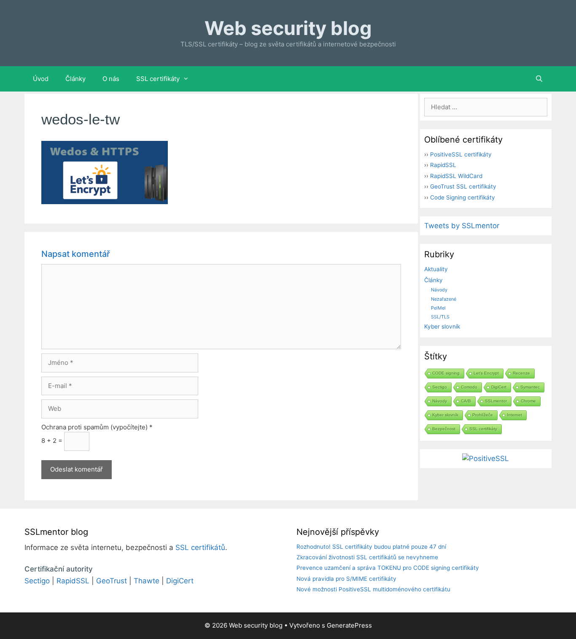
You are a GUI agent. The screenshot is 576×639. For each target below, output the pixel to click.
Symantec (530, 387)
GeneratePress (349, 625)
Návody (439, 290)
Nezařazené (443, 299)
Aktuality (436, 269)
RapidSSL (443, 165)
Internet (514, 415)
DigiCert (498, 387)
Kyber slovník (442, 326)
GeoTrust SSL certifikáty (463, 186)
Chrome (528, 401)
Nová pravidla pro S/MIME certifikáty (346, 578)
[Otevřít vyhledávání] (539, 79)
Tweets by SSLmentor (461, 225)
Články (75, 79)
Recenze (521, 373)
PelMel (438, 308)
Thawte (146, 581)
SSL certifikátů (200, 547)
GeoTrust (111, 581)
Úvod (40, 79)
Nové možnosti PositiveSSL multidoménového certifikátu (373, 589)
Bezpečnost (443, 428)
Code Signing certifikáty (462, 197)
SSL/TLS (440, 317)
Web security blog (288, 28)
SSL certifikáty (158, 79)
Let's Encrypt (486, 373)
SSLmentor (496, 401)
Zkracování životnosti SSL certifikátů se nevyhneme (367, 557)
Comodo (469, 387)
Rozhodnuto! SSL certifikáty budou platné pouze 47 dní (371, 546)
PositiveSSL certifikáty (461, 154)
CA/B (466, 401)
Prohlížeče (482, 415)
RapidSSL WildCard (456, 176)
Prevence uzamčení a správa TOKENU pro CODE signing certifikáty (387, 567)
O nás (110, 79)
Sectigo (439, 387)
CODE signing (446, 373)
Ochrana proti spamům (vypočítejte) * (97, 427)
